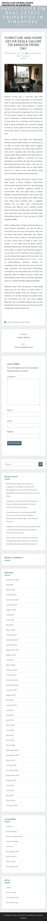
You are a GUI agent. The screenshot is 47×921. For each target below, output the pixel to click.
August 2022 (11, 695)
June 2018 (10, 790)
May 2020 (9, 735)
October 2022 (11, 690)
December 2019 (12, 750)
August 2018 (11, 780)
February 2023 (11, 670)
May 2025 (9, 585)
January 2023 (11, 675)
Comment (11, 376)
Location (9, 846)
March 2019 (10, 760)
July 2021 (9, 710)
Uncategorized (12, 866)
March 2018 (10, 800)
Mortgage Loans (12, 851)
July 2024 (9, 615)
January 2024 (11, 635)
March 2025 (10, 590)
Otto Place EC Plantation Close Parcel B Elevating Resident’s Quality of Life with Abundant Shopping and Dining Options (22, 541)
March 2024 (10, 630)
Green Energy (11, 831)
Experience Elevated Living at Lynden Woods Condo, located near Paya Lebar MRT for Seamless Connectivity (23, 529)
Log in (8, 887)
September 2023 (12, 650)
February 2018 (11, 805)
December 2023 (12, 640)
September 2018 (12, 775)
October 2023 (11, 645)
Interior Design (13, 322)
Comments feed (12, 897)
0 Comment (25, 56)
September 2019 (12, 755)
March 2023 (10, 665)
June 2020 (10, 730)
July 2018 (9, 785)
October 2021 (11, 705)
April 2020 (10, 740)
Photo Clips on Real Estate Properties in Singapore (17, 3)
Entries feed (11, 892)
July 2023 (9, 660)
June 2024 (10, 620)
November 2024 (12, 600)
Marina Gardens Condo (33, 259)
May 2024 (9, 625)
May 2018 (9, 795)
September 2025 (12, 580)
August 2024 (11, 610)
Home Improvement (14, 836)
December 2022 (12, 680)
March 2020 (10, 745)
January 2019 (11, 765)
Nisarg (23, 918)
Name (10, 410)
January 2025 (11, 595)
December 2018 (12, 770)
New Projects (11, 856)
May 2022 (9, 700)
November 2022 (12, 685)
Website (10, 432)
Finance (9, 826)
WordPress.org (12, 902)
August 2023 (11, 655)
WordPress (31, 915)
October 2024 (11, 605)
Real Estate (25, 322)
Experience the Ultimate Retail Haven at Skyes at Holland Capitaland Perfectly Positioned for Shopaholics (22, 504)
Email (10, 421)
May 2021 (9, 715)
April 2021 (10, 720)
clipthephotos (35, 53)
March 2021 (10, 725)
